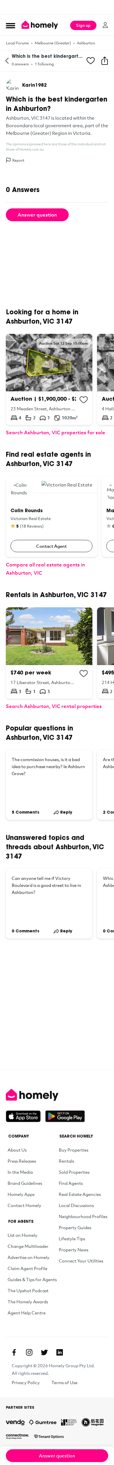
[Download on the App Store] (25, 1116)
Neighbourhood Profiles (83, 1216)
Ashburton (86, 43)
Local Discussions (76, 1205)
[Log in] (105, 25)
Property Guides (75, 1227)
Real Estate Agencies (80, 1194)
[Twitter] (44, 1352)
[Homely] (57, 1095)
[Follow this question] (90, 60)
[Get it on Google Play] (65, 1116)
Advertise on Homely (28, 1257)
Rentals (66, 1161)
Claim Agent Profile (27, 1268)
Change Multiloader (28, 1246)
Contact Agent (51, 546)
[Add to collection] (84, 400)
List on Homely (22, 1235)
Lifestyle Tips (72, 1238)
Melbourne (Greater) (53, 43)
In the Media (20, 1172)
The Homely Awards (28, 1301)
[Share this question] (104, 60)
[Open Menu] (11, 25)
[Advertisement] (57, 7)
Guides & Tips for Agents (32, 1279)
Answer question (37, 214)
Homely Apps (21, 1194)
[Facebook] (14, 1352)
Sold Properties (74, 1172)
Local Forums (17, 43)
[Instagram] (29, 1352)
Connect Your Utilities (81, 1261)
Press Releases (22, 1161)
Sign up (83, 25)
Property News (73, 1250)
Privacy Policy (26, 1382)
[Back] (7, 60)
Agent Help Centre (27, 1313)
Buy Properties (73, 1150)
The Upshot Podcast (28, 1290)
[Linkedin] (59, 1352)
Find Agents (71, 1183)
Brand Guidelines (25, 1183)
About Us (17, 1150)
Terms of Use (64, 1382)
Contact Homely (24, 1205)
